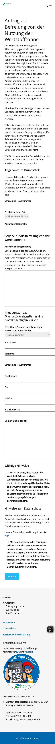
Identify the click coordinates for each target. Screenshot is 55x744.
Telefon (8, 398)
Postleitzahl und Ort (15, 212)
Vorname (9, 353)
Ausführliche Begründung (18, 246)
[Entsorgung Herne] (8, 4)
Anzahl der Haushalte (16, 223)
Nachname (10, 342)
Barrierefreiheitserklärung (16, 634)
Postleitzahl (11, 375)
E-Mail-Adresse (12, 409)
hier (7, 535)
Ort (6, 387)
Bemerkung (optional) (16, 420)
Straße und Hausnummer (18, 200)
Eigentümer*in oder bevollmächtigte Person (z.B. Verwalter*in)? (24, 328)
